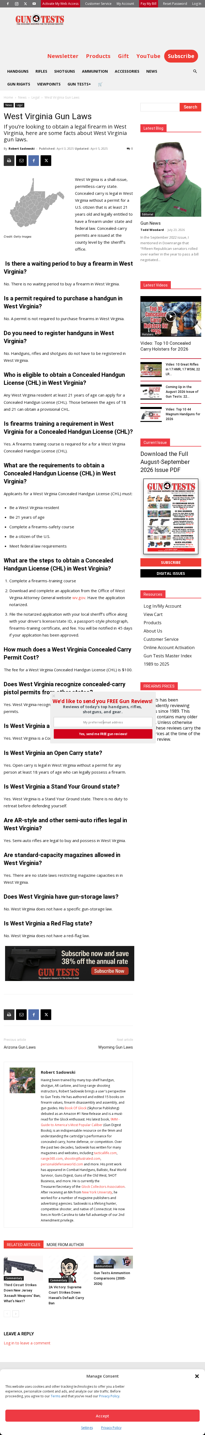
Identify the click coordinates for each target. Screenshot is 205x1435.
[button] (102, 701)
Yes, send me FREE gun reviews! (103, 734)
